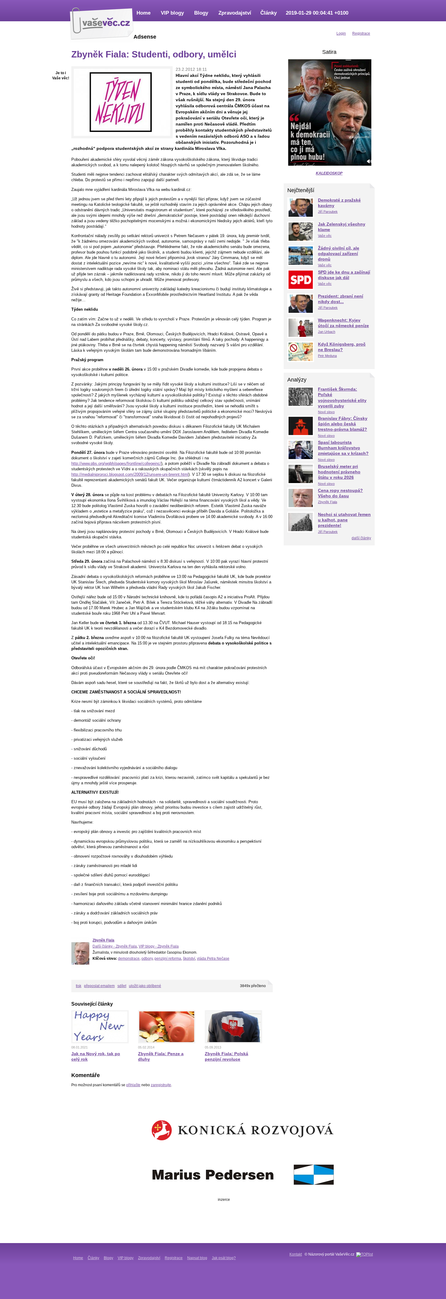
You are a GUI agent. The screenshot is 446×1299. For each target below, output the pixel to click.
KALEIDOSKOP (329, 173)
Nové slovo (326, 412)
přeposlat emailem (99, 986)
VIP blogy (172, 13)
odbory (147, 958)
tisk (78, 986)
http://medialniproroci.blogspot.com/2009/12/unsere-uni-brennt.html (129, 474)
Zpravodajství (234, 13)
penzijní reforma (167, 958)
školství (189, 958)
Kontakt (295, 1254)
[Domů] (101, 23)
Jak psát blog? (224, 1258)
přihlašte (133, 1085)
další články (361, 538)
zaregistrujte (161, 1085)
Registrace (174, 1258)
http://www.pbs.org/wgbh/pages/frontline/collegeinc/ (116, 463)
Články (268, 13)
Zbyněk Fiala (103, 940)
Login (341, 33)
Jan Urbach (326, 331)
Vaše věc (325, 235)
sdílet (121, 986)
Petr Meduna (327, 356)
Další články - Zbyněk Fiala (115, 946)
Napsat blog (197, 1258)
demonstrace (129, 958)
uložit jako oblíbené (145, 986)
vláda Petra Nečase (213, 958)
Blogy (201, 13)
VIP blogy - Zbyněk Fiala (159, 946)
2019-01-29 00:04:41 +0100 (317, 13)
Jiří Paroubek (328, 211)
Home (143, 13)
